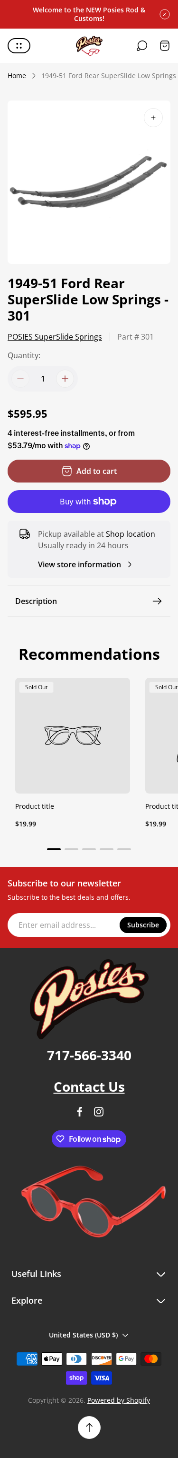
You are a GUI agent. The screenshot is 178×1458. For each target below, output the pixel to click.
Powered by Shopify (118, 1400)
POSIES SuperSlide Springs (55, 337)
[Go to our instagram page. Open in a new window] (98, 1111)
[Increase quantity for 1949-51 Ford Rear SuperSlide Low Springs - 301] (65, 379)
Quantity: (24, 355)
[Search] (141, 45)
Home (17, 75)
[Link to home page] (89, 999)
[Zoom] (153, 117)
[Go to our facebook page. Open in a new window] (79, 1111)
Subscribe (143, 924)
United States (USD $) (83, 1334)
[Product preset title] (72, 735)
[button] (54, 849)
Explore (26, 1300)
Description (36, 601)
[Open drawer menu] (19, 45)
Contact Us (89, 1086)
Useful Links (36, 1273)
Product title (34, 806)
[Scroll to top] (89, 1427)
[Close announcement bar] (164, 14)
